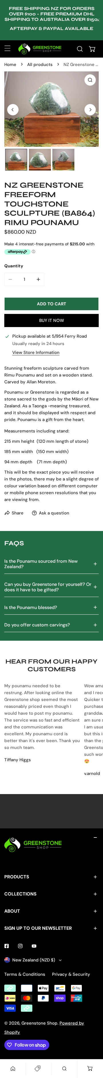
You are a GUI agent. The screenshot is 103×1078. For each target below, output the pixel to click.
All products (40, 64)
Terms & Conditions (24, 974)
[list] (51, 109)
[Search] (80, 49)
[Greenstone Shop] (39, 48)
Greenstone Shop (39, 1023)
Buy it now (51, 320)
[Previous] (13, 109)
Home (10, 64)
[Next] (90, 109)
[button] (92, 49)
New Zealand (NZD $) (33, 960)
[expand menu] (7, 48)
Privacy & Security (71, 974)
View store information (36, 352)
